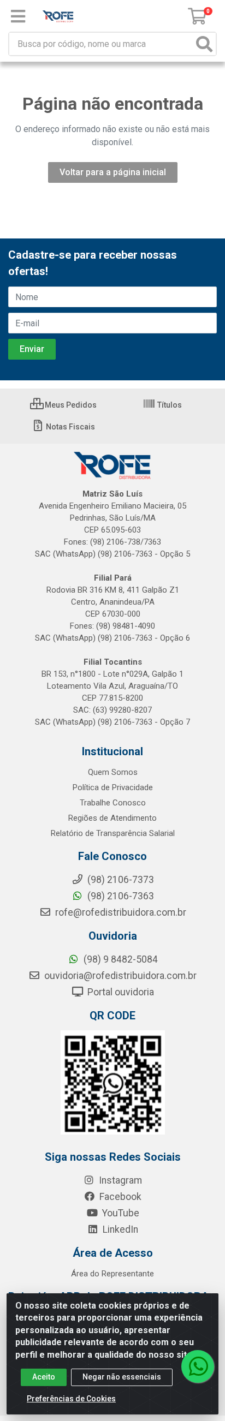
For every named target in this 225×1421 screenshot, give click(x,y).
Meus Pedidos (70, 405)
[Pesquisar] (204, 44)
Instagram (119, 1180)
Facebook (119, 1196)
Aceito (43, 1376)
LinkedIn (119, 1229)
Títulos (169, 405)
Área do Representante (112, 1274)
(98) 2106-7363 (119, 896)
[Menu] (18, 16)
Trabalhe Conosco (113, 803)
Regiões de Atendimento (112, 818)
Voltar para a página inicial (113, 172)
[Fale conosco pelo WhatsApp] (197, 1366)
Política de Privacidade (113, 787)
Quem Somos (113, 772)
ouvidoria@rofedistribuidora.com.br (119, 975)
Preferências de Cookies (71, 1398)
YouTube (119, 1213)
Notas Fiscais (69, 426)
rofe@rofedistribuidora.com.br (119, 912)
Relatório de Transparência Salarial (113, 833)
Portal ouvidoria (119, 992)
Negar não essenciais (121, 1376)
